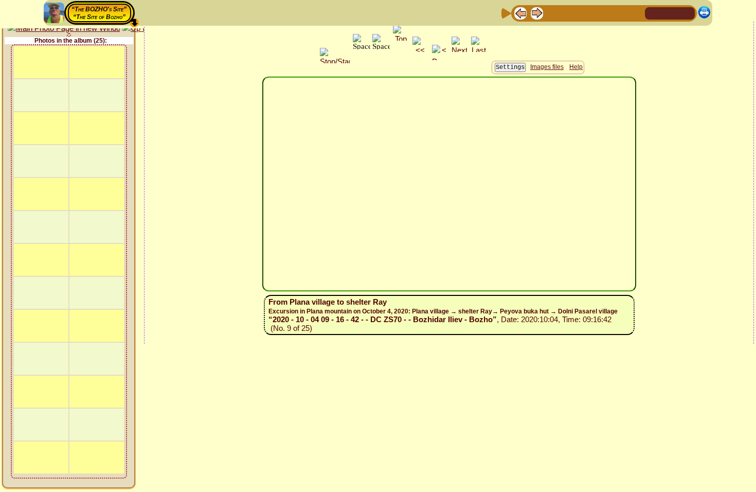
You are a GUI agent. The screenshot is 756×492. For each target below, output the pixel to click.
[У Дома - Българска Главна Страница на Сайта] (686, 12)
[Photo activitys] (603, 12)
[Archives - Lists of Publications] (553, 12)
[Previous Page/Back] (520, 12)
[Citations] (570, 12)
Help (576, 67)
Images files (547, 67)
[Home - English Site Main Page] (670, 12)
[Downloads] (619, 12)
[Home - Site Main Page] (653, 12)
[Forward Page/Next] (537, 12)
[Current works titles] (586, 12)
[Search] (635, 12)
